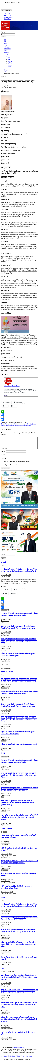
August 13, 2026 (6, 808)
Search (3, 32)
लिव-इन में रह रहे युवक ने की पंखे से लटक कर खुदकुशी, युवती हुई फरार (18, 424)
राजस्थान (6, 54)
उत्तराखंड (6, 52)
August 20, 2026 (6, 659)
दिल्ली (5, 43)
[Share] (19, 419)
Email (3, 455)
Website (3, 458)
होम (5, 40)
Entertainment (6, 828)
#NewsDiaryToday (21, 422)
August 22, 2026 (6, 632)
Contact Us (11, 1056)
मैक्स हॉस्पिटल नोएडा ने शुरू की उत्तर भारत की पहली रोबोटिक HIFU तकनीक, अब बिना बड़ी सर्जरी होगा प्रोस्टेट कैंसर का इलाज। (19, 1005)
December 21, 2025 (7, 892)
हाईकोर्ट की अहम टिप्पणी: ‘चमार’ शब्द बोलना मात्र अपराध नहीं (19, 744)
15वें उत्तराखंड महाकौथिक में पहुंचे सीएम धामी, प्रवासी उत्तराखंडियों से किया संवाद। (16, 887)
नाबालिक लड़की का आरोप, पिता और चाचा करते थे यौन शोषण (16, 426)
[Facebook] (19, 414)
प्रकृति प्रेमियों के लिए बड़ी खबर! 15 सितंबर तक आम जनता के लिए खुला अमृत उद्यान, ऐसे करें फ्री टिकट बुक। (19, 789)
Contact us (7, 15)
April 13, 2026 (5, 841)
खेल (9, 58)
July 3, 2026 (4, 1025)
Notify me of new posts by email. (13, 465)
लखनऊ (6, 50)
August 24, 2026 (6, 619)
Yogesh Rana (5, 621)
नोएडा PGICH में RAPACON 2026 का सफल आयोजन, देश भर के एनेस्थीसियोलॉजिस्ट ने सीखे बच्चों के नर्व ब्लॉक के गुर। (19, 991)
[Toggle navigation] (1, 31)
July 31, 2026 (5, 1010)
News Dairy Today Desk (8, 87)
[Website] (7, 395)
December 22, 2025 (7, 879)
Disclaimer (7, 19)
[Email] (5, 395)
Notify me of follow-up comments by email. (16, 461)
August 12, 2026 (6, 823)
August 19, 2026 (6, 963)
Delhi (3, 753)
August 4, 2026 (5, 995)
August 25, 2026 (6, 575)
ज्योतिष (10, 61)
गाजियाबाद (7, 47)
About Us (7, 14)
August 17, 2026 (6, 793)
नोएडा (5, 45)
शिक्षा (9, 59)
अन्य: (5, 56)
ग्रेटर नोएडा (7, 49)
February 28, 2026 (6, 854)
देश (5, 41)
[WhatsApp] (19, 411)
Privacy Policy (8, 17)
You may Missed (7, 672)
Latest (3, 562)
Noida (3, 897)
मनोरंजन (10, 63)
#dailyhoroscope (9, 422)
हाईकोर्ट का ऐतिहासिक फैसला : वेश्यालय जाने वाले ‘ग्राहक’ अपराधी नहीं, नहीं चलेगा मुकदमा (18, 655)
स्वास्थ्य (10, 65)
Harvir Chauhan (5, 576)
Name (3, 451)
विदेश (9, 67)
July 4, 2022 (4, 86)
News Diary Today (18, 1047)
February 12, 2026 (6, 1038)
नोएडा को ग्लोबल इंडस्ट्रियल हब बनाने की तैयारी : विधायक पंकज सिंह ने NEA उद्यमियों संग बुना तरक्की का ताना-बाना (18, 627)
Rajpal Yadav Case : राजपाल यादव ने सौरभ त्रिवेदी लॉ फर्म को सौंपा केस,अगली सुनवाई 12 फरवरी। (19, 862)
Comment (4, 448)
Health (3, 968)
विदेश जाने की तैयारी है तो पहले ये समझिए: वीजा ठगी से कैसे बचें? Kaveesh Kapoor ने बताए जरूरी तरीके (19, 614)
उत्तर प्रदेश (3, 650)
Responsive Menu (6, 10)
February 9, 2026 (6, 866)
